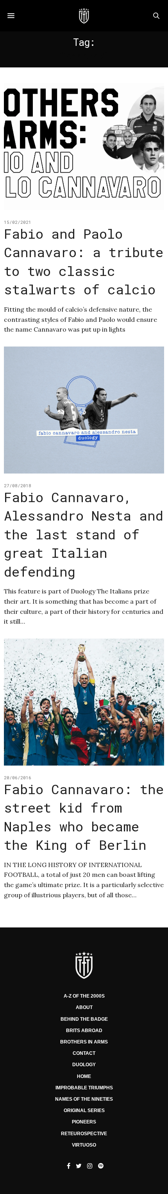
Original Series (84, 1110)
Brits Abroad (84, 1030)
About (84, 1007)
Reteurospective (84, 1133)
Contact (84, 1053)
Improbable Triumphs (84, 1088)
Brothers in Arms (84, 1042)
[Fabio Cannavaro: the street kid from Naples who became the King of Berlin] (84, 702)
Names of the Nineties (84, 1099)
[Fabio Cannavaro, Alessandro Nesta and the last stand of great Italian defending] (84, 410)
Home (84, 1076)
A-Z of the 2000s (84, 996)
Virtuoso (84, 1145)
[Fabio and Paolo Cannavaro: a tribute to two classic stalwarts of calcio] (84, 146)
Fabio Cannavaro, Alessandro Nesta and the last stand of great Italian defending (83, 534)
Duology (84, 1064)
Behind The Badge (84, 1019)
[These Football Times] (84, 16)
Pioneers (84, 1122)
